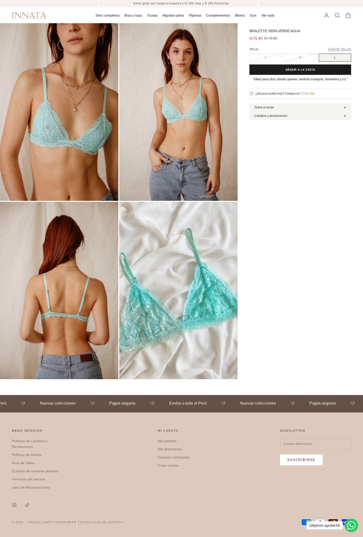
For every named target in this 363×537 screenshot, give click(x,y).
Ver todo (268, 15)
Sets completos (108, 15)
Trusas (152, 15)
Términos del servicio (28, 479)
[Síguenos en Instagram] (14, 504)
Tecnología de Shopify (100, 522)
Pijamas (195, 15)
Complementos (218, 15)
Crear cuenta (168, 465)
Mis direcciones (170, 449)
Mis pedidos (167, 441)
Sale (253, 15)
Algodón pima (173, 15)
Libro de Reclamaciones (31, 487)
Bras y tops (133, 15)
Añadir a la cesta (300, 69)
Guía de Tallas (23, 463)
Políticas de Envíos (26, 455)
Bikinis (240, 15)
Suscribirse (301, 460)
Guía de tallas (339, 49)
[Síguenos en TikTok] (27, 504)
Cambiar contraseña (174, 457)
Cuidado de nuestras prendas (35, 471)
